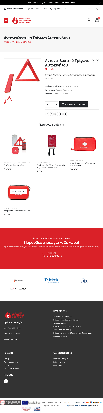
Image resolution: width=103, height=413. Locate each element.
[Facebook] (89, 8)
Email (65, 114)
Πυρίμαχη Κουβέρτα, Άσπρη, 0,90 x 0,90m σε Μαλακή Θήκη (51, 166)
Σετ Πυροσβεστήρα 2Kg (14, 165)
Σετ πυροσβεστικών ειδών (23, 163)
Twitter (52, 114)
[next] (97, 60)
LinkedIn (56, 114)
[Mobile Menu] (6, 20)
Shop (6, 41)
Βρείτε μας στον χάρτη (65, 2)
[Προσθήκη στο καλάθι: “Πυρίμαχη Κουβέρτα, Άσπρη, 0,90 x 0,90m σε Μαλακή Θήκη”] (62, 134)
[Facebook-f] (6, 381)
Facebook (47, 114)
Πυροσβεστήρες (9, 163)
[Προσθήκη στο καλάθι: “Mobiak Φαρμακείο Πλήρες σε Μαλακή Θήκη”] (95, 134)
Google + (61, 114)
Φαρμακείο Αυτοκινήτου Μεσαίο (18, 210)
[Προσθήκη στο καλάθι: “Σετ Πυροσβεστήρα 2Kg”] (28, 134)
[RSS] (96, 8)
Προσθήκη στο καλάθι (75, 104)
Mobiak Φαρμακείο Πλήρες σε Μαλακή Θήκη (82, 164)
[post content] (18, 145)
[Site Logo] (23, 19)
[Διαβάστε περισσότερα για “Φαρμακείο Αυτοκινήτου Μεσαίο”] (28, 182)
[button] (89, 19)
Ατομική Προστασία (21, 41)
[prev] (93, 60)
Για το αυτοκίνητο (60, 94)
